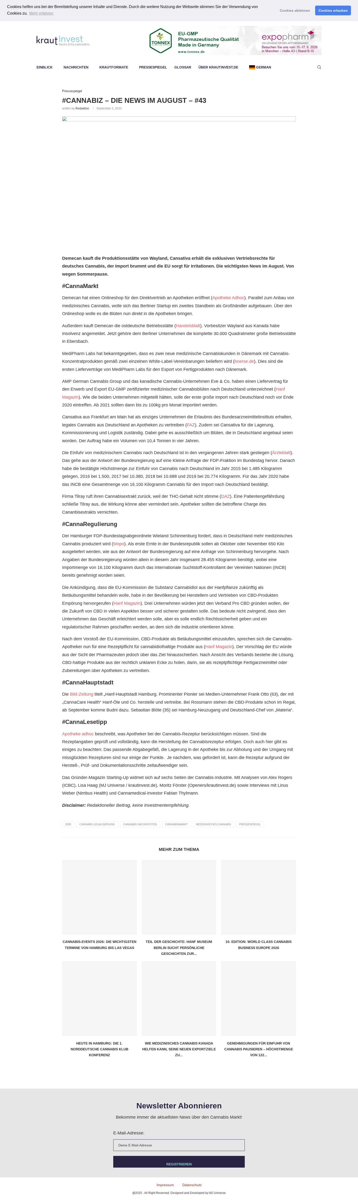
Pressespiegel (153, 67)
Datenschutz (192, 1185)
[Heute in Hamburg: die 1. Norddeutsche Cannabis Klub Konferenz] (99, 998)
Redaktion (82, 108)
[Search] (319, 67)
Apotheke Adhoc (228, 297)
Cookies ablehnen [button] (295, 10)
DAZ (225, 496)
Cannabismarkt (176, 824)
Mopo (118, 543)
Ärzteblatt (281, 452)
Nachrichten (76, 67)
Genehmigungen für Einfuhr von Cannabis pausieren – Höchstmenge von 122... (258, 1049)
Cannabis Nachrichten (140, 824)
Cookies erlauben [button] (333, 10)
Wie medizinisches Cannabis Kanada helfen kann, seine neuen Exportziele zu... (179, 1049)
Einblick (45, 67)
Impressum (165, 1185)
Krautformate (113, 67)
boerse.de (244, 361)
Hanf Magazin (127, 603)
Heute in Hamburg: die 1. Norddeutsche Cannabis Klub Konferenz (99, 1049)
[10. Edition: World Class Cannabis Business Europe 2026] (258, 897)
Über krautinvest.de (218, 67)
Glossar (182, 67)
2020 (68, 824)
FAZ (191, 424)
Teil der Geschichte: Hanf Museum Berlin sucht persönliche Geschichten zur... (179, 948)
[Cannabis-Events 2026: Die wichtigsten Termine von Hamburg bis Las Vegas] (99, 897)
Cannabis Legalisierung (97, 824)
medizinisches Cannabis (213, 824)
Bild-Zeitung (81, 694)
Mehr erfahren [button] (41, 13)
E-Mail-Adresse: (128, 1133)
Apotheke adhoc (78, 733)
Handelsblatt (188, 325)
